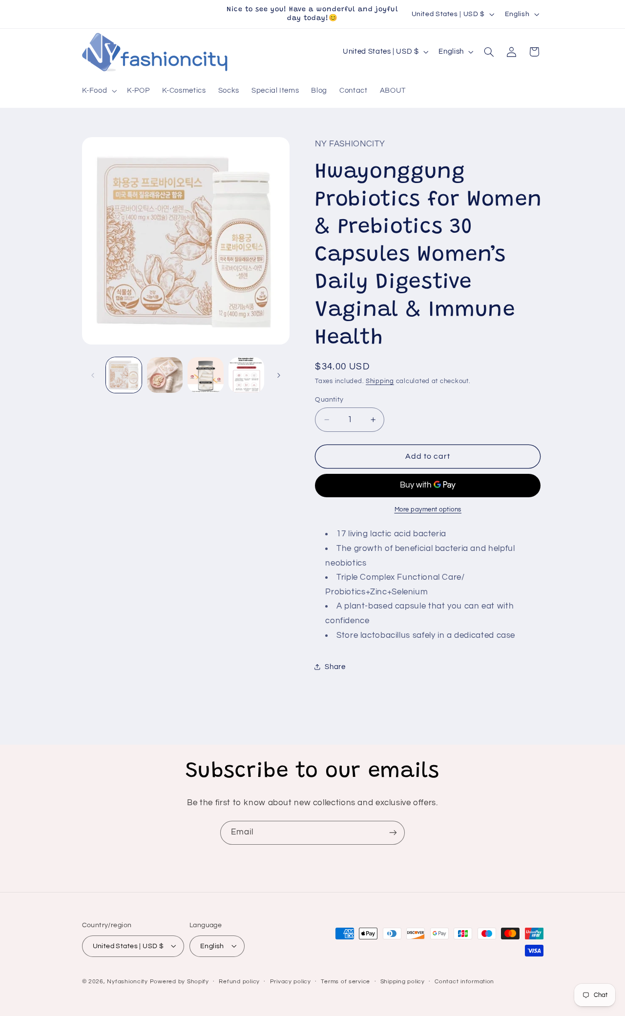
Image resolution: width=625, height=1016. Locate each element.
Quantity (329, 399)
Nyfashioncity (127, 981)
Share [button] (335, 667)
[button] (98, 91)
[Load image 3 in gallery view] (205, 375)
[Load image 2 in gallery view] (165, 375)
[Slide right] (279, 375)
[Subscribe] (393, 833)
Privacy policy (290, 981)
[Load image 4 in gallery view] (246, 375)
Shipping (380, 381)
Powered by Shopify (179, 981)
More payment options (428, 510)
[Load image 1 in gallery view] (124, 375)
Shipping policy (402, 981)
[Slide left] (93, 375)
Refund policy (239, 981)
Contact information (464, 981)
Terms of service (345, 981)
